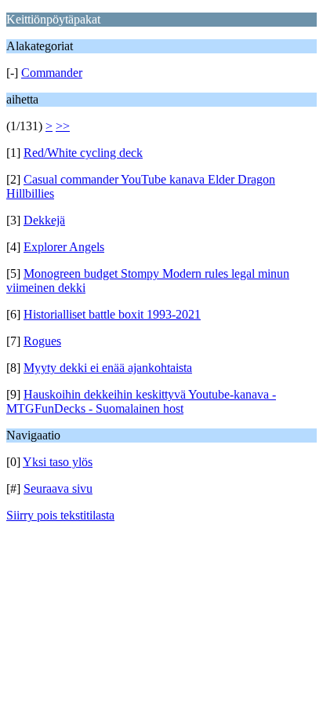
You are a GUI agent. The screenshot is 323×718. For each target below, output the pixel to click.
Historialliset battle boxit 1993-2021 (112, 314)
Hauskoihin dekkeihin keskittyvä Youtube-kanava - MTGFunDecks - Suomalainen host (141, 401)
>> (63, 126)
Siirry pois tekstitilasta (60, 515)
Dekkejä (44, 220)
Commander (51, 72)
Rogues (42, 341)
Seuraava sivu (58, 488)
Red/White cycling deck (83, 152)
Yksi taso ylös (58, 461)
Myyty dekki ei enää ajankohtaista (108, 367)
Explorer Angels (64, 246)
